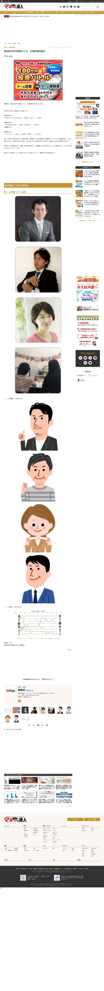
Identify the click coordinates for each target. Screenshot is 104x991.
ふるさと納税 (36, 850)
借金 (54, 848)
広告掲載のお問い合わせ (43, 868)
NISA (34, 834)
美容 (54, 838)
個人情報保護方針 (68, 868)
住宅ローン (45, 848)
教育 (83, 856)
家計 (83, 854)
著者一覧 (18, 868)
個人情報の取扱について (58, 868)
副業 (73, 848)
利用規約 (51, 868)
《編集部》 (69, 649)
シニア (64, 826)
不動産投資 (35, 830)
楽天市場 (55, 834)
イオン (44, 834)
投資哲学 (26, 836)
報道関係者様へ (24, 868)
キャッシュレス (46, 840)
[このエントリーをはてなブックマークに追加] (47, 725)
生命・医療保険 (8, 850)
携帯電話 (55, 841)
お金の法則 (93, 848)
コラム (86, 12)
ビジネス (74, 12)
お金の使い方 (85, 848)
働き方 (83, 850)
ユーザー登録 (92, 819)
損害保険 (16, 848)
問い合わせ (30, 868)
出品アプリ (55, 832)
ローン (67, 12)
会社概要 (74, 868)
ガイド (30, 860)
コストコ (55, 830)
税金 (62, 12)
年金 (34, 848)
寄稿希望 (35, 868)
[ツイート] (29, 725)
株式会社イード (28, 697)
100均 (54, 828)
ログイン (75, 819)
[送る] (38, 725)
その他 (92, 12)
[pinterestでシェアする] (42, 725)
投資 (37, 12)
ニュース (20, 12)
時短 (92, 856)
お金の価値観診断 (29, 12)
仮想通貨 (35, 832)
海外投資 (26, 834)
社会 (73, 850)
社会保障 (93, 854)
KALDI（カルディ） (47, 830)
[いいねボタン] (47, 679)
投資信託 (26, 830)
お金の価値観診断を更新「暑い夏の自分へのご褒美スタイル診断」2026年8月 (29, 16)
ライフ (80, 12)
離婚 (92, 850)
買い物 (92, 828)
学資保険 (16, 850)
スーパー (55, 836)
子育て (92, 852)
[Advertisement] (38, 751)
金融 (92, 830)
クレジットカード (56, 840)
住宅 (83, 852)
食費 (44, 838)
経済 (64, 850)
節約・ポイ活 (42, 12)
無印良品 (45, 836)
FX (24, 832)
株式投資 (35, 828)
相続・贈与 (26, 850)
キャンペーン (50, 12)
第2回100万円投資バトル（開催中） (14, 645)
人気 (14, 12)
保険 (57, 12)
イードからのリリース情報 (82, 868)
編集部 (21, 690)
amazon (45, 841)
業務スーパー (46, 832)
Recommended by (65, 806)
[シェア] (33, 725)
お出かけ (84, 830)
